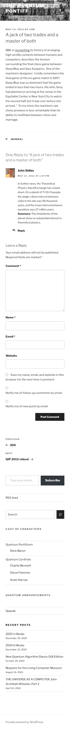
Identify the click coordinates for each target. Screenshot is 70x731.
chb (32, 29)
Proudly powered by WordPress (24, 722)
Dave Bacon (18, 550)
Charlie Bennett (20, 565)
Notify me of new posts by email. (27, 406)
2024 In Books (15, 645)
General (17, 139)
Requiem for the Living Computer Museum (34, 668)
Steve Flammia (20, 572)
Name (10, 317)
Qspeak (10, 611)
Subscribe (52, 480)
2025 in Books (15, 634)
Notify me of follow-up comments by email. (34, 393)
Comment (13, 266)
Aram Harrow (19, 580)
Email (10, 336)
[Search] (60, 514)
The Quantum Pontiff (25, 8)
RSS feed (12, 497)
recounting (22, 50)
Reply (21, 230)
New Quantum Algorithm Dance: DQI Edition (34, 656)
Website (11, 355)
